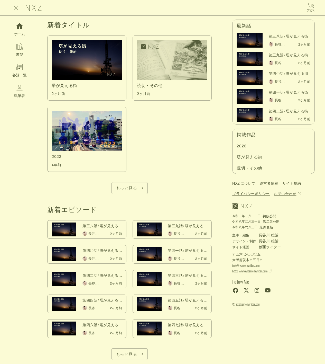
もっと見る (126, 188)
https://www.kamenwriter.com (249, 271)
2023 (242, 146)
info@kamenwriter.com (245, 265)
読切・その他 (249, 168)
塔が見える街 (249, 157)
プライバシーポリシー (251, 193)
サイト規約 (291, 183)
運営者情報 (268, 183)
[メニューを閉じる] (16, 7)
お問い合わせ (285, 193)
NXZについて (243, 183)
